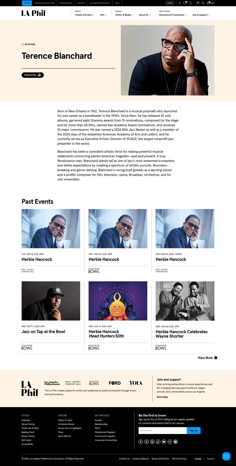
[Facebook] (141, 442)
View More (205, 358)
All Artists (30, 44)
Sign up (194, 430)
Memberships (101, 424)
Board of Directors (160, 459)
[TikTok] (158, 442)
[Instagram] (152, 442)
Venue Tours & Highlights (69, 428)
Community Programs (105, 436)
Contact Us (124, 459)
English (198, 459)
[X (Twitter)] (146, 442)
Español (210, 459)
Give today (162, 397)
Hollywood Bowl (66, 3)
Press (60, 432)
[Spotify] (170, 442)
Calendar (26, 420)
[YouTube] (164, 442)
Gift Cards (26, 440)
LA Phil (27, 3)
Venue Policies (28, 424)
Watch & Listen (65, 420)
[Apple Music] (175, 442)
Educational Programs (105, 432)
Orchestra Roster (66, 424)
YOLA (117, 3)
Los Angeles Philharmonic (100, 3)
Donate (169, 3)
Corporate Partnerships (106, 440)
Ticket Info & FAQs (30, 428)
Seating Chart (28, 432)
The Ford (80, 3)
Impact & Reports (141, 459)
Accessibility (27, 444)
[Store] (191, 3)
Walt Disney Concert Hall (45, 3)
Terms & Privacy (179, 459)
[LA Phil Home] (33, 13)
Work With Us (64, 436)
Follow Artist (30, 75)
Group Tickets (28, 436)
